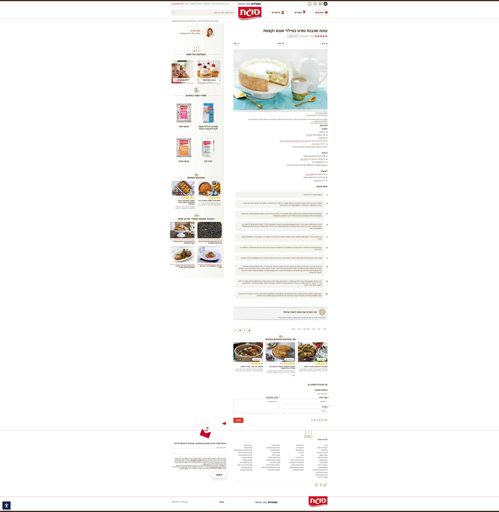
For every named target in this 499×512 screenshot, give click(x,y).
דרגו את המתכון (293, 36)
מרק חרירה (300, 448)
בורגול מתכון (248, 445)
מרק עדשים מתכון (321, 475)
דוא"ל (324, 406)
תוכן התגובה (272, 397)
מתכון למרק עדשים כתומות (243, 450)
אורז (302, 455)
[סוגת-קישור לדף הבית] (249, 13)
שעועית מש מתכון (321, 472)
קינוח (299, 329)
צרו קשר (187, 4)
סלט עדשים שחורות (245, 455)
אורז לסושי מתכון (274, 457)
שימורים (276, 12)
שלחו (238, 420)
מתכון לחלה (276, 455)
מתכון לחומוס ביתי (245, 462)
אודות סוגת (206, 4)
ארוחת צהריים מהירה (296, 462)
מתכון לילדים (322, 477)
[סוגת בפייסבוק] (320, 3)
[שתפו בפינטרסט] (249, 330)
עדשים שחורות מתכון (320, 470)
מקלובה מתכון (247, 460)
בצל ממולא (276, 452)
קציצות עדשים (247, 457)
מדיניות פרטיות (322, 452)
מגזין (325, 445)
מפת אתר (324, 450)
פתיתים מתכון (275, 450)
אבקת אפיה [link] (316, 144)
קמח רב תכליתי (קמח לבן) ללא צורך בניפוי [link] (294, 141)
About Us (194, 4)
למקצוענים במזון (176, 4)
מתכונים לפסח (322, 457)
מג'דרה (301, 452)
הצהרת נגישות (322, 448)
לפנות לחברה (184, 468)
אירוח (324, 329)
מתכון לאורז (248, 448)
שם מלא (323, 397)
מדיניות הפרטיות (195, 460)
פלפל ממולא (275, 445)
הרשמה (219, 475)
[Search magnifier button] (174, 12)
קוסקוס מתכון (322, 467)
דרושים (200, 4)
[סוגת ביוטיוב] (309, 3)
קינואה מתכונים (246, 467)
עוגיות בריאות (322, 465)
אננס (319, 329)
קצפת (293, 329)
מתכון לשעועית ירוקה (244, 465)
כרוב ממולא (300, 450)
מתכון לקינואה (275, 462)
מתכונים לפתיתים (274, 470)
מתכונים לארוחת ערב (245, 452)
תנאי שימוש (323, 455)
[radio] (322, 420)
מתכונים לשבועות (246, 470)
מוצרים (298, 12)
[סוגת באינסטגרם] (315, 3)
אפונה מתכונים (298, 470)
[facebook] (321, 485)
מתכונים (319, 12)
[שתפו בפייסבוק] (244, 330)
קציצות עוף (323, 462)
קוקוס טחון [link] (309, 174)
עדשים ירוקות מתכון (273, 465)
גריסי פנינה (300, 457)
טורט (313, 329)
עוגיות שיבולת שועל (273, 448)
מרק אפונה (300, 445)
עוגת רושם (306, 329)
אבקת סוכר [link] (304, 159)
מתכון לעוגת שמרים (273, 460)
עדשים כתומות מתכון (296, 467)
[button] (240, 330)
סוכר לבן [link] (309, 135)
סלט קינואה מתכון (297, 465)
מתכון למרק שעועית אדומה (271, 467)
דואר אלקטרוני (221, 447)
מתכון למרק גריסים (297, 460)
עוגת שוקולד (323, 460)
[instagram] (316, 485)
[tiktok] (325, 485)
